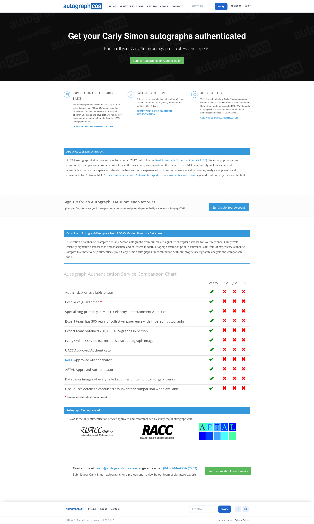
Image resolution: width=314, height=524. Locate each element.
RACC (69, 360)
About (164, 6)
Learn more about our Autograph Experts (133, 175)
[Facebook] (238, 509)
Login (248, 6)
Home (112, 6)
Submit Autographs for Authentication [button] (157, 60)
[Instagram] (246, 509)
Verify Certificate (132, 6)
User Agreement (225, 520)
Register (236, 6)
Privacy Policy (242, 520)
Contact (177, 6)
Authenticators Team (182, 175)
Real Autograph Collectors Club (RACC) (181, 160)
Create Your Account (231, 207)
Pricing (152, 6)
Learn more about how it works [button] (228, 471)
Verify (221, 6)
